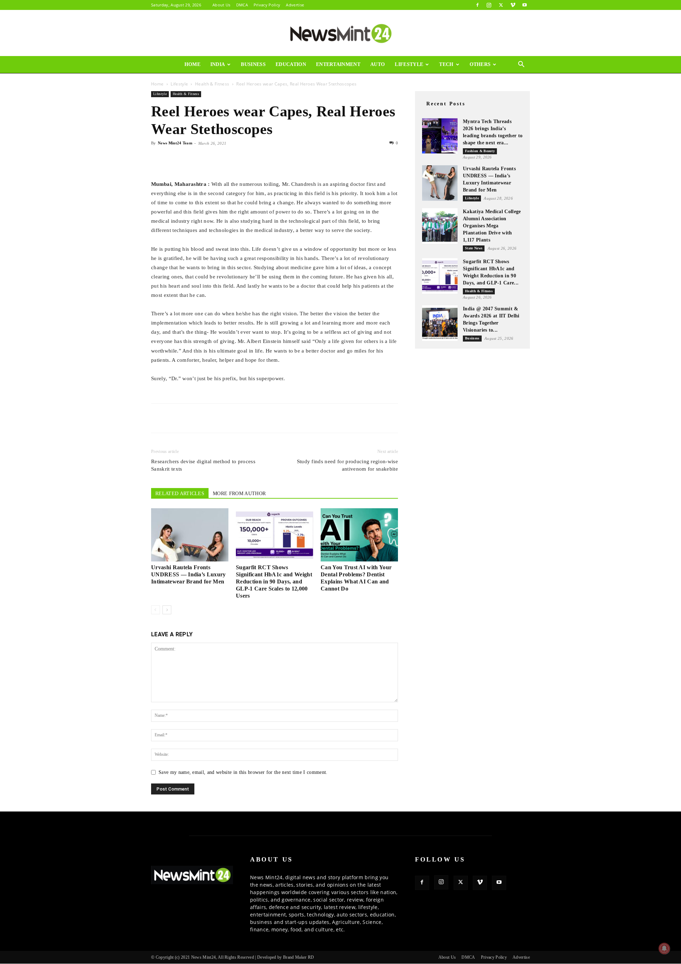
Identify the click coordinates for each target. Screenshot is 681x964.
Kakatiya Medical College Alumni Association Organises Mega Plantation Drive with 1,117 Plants (492, 226)
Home (192, 64)
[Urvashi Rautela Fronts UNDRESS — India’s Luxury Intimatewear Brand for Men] (189, 534)
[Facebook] (477, 5)
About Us (221, 4)
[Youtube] (524, 5)
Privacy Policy (267, 4)
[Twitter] (500, 5)
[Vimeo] (513, 5)
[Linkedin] (207, 159)
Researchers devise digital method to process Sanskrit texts (203, 465)
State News (473, 248)
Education (291, 64)
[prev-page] (155, 609)
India (217, 64)
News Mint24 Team (175, 143)
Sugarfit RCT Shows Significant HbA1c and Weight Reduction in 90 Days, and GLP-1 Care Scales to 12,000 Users (274, 581)
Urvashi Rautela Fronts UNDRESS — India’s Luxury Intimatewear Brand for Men (188, 574)
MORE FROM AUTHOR (239, 493)
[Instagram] (489, 5)
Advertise (295, 4)
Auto (377, 64)
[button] (521, 65)
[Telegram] (223, 159)
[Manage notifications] (664, 948)
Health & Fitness (212, 84)
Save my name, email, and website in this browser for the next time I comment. (243, 772)
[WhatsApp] (191, 159)
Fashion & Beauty (480, 151)
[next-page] (166, 609)
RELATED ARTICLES (179, 493)
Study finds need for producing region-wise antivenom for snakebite (347, 465)
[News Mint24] (340, 33)
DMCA (242, 4)
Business (253, 64)
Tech (446, 64)
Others (480, 64)
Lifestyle (409, 64)
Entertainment (338, 64)
